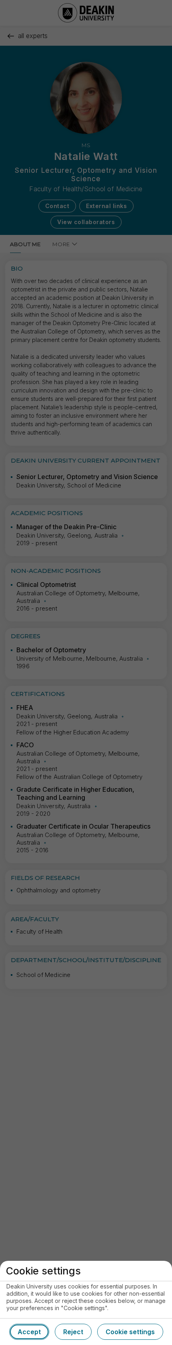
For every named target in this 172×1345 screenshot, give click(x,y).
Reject (73, 1332)
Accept (29, 1332)
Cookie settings (130, 1332)
